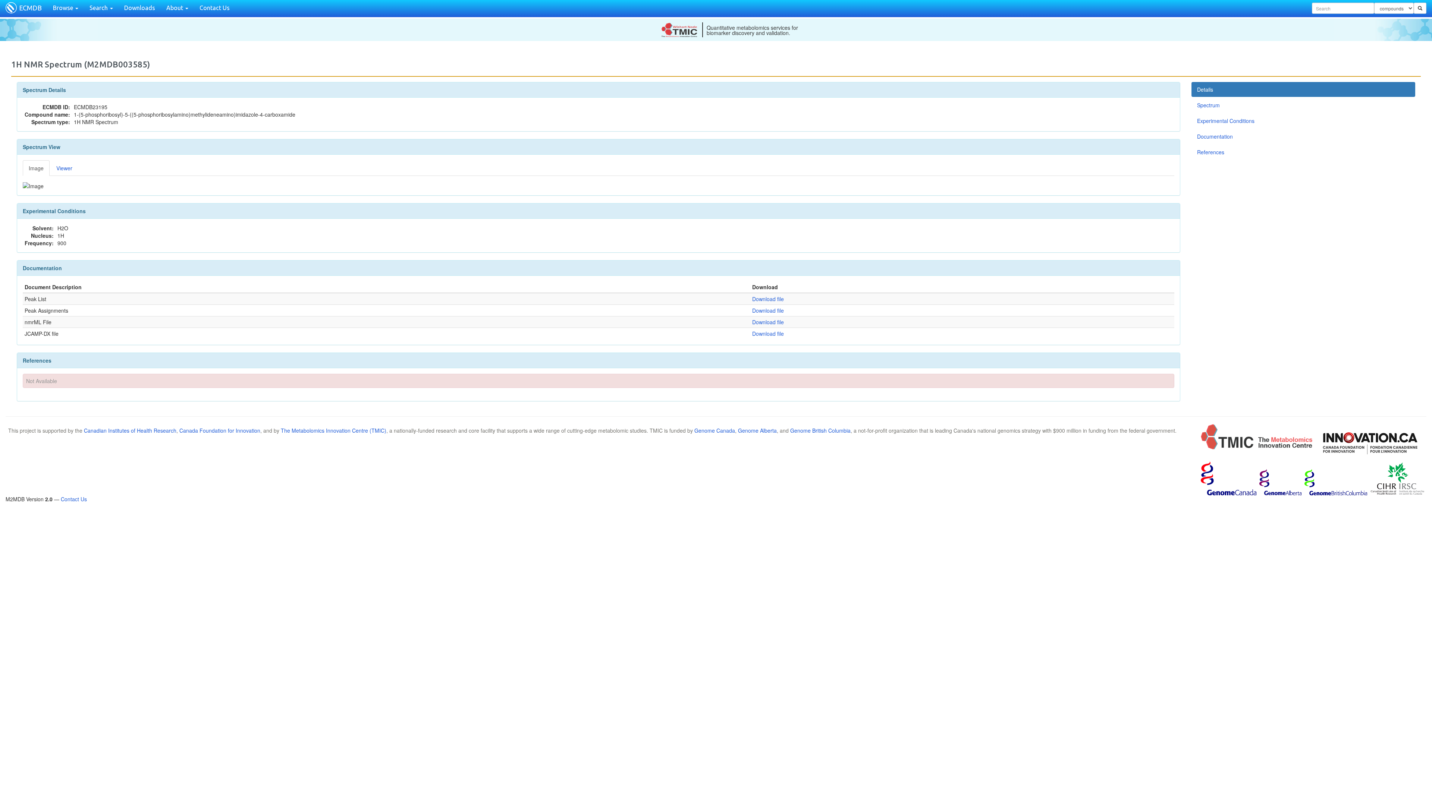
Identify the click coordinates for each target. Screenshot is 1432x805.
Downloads (139, 7)
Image (36, 168)
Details (1205, 89)
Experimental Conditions (1225, 120)
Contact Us (215, 7)
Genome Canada (714, 430)
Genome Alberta (757, 430)
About (175, 7)
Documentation (1215, 136)
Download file (768, 299)
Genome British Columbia (820, 430)
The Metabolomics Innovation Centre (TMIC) (333, 430)
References (1210, 152)
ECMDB (30, 8)
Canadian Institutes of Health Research (130, 430)
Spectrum (1208, 105)
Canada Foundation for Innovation (219, 430)
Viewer (64, 168)
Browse (64, 7)
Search (99, 7)
